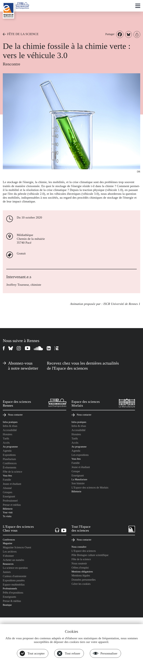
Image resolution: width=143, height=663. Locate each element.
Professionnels (10, 588)
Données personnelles (84, 579)
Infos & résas (10, 425)
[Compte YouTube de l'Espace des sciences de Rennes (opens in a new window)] (27, 348)
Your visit (8, 512)
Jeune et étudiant (12, 483)
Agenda (7, 450)
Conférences (10, 463)
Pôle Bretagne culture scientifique (90, 555)
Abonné (7, 488)
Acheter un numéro (13, 559)
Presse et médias (12, 504)
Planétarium (9, 459)
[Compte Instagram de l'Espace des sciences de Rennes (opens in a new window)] (19, 348)
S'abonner (8, 555)
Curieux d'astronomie (14, 576)
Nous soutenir (79, 563)
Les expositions (80, 454)
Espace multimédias (14, 584)
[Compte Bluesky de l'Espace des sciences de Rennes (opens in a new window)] (10, 348)
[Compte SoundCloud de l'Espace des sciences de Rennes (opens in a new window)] (38, 348)
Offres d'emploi (80, 567)
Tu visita (7, 516)
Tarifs (6, 438)
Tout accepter (36, 653)
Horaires (7, 434)
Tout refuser (72, 653)
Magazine (7, 543)
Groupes (7, 492)
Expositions (9, 454)
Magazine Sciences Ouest (17, 547)
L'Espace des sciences (84, 550)
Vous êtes (7, 475)
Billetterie (8, 508)
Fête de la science (12, 471)
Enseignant (9, 496)
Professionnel (10, 500)
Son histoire (78, 483)
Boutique (7, 604)
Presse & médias (12, 600)
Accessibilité (10, 430)
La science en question (15, 567)
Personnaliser (108, 653)
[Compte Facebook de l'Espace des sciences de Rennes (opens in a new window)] (4, 348)
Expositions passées (14, 580)
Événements (9, 467)
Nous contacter (15, 414)
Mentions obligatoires (82, 571)
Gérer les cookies (81, 583)
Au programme (10, 446)
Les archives (10, 551)
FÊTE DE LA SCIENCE (23, 34)
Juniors (7, 572)
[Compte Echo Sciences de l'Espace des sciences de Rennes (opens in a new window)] (56, 348)
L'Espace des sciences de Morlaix (90, 487)
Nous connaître (79, 546)
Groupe (76, 471)
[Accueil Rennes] (8, 10)
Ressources (8, 563)
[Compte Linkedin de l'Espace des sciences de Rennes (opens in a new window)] (49, 348)
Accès (6, 442)
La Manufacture (79, 479)
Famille (7, 479)
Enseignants (9, 596)
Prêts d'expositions (13, 592)
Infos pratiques (10, 422)
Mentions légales (81, 575)
